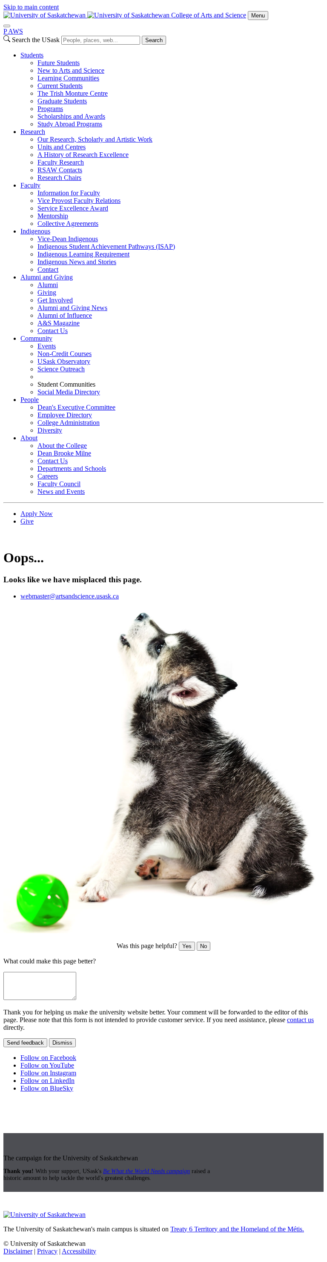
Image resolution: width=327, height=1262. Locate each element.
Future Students (58, 62)
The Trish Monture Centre (72, 93)
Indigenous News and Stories (76, 261)
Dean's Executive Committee (76, 407)
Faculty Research (60, 162)
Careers (47, 476)
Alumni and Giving (46, 277)
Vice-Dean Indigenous (67, 238)
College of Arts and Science (208, 15)
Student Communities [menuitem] (66, 384)
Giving (46, 292)
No (203, 946)
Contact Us (52, 330)
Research (32, 131)
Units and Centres (61, 147)
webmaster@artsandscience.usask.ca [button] (69, 596)
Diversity (49, 430)
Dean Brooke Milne (64, 453)
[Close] (6, 26)
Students (31, 55)
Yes (187, 946)
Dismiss (62, 1043)
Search (154, 40)
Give (27, 521)
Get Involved (55, 300)
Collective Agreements (67, 223)
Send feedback (25, 1043)
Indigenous (35, 231)
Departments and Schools (71, 468)
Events (46, 346)
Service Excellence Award (72, 208)
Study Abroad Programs (69, 124)
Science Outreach (61, 369)
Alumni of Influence (64, 315)
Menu (258, 15)
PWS (13, 31)
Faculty (30, 185)
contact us (300, 1019)
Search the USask (36, 39)
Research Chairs (59, 177)
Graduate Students (62, 101)
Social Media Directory (68, 392)
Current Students (60, 85)
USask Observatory (63, 361)
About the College (62, 445)
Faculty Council (58, 483)
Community (36, 338)
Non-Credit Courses (64, 353)
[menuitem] (172, 89)
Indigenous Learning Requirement (83, 254)
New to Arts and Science (70, 70)
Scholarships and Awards (71, 116)
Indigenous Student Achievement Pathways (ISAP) (106, 246)
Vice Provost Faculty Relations (78, 200)
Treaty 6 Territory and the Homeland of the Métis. (237, 1229)
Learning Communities (68, 78)
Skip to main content (31, 7)
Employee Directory (64, 415)
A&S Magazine (58, 323)
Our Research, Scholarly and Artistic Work (94, 139)
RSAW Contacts (59, 170)
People (29, 399)
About (28, 438)
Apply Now (36, 513)
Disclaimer (17, 1251)
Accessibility (79, 1251)
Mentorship (52, 215)
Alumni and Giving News (72, 307)
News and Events (61, 491)
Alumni (47, 284)
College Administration (68, 422)
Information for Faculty (68, 193)
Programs (50, 108)
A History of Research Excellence (83, 154)
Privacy (47, 1251)
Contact (47, 269)
